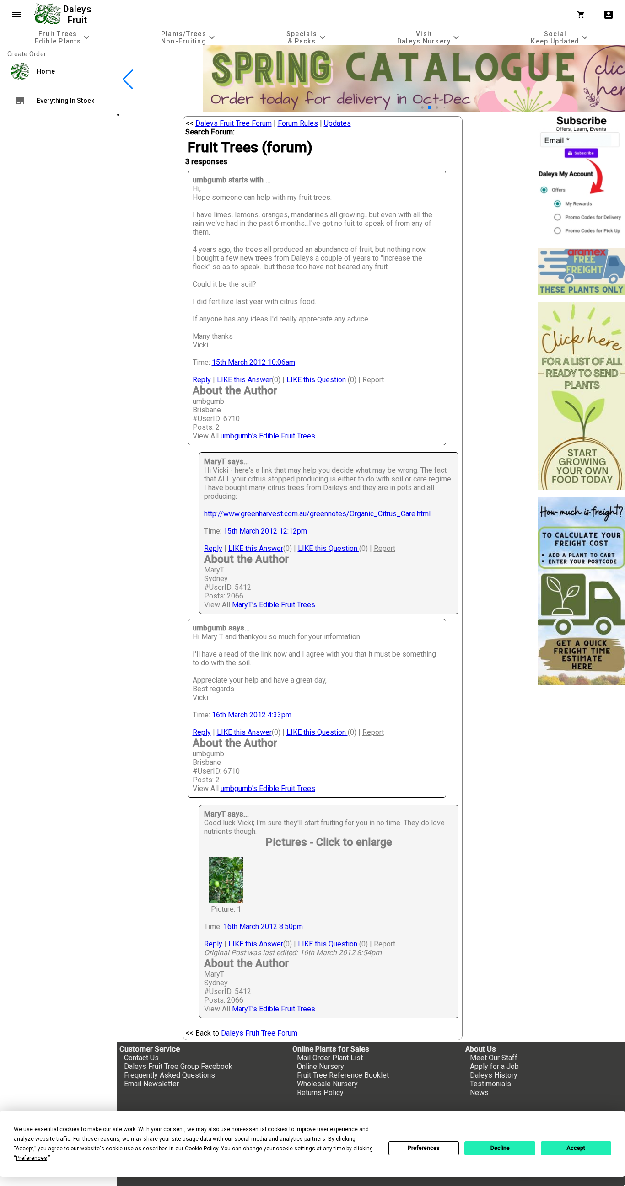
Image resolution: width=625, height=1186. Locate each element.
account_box (608, 14)
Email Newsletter (151, 1083)
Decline (500, 1148)
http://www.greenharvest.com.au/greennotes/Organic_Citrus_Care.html (317, 513)
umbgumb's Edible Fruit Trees (268, 436)
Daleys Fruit (78, 15)
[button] (415, 107)
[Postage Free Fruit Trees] (581, 271)
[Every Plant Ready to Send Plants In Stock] (581, 396)
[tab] (63, 37)
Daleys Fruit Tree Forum (233, 123)
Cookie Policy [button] (201, 1148)
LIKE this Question (317, 379)
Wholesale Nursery (327, 1083)
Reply (202, 379)
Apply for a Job (494, 1066)
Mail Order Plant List (330, 1057)
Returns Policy (320, 1092)
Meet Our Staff (493, 1057)
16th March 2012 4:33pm (251, 715)
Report (373, 379)
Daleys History (493, 1075)
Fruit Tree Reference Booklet (343, 1075)
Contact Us (141, 1057)
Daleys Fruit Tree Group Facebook (178, 1066)
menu (16, 14)
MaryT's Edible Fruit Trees (273, 604)
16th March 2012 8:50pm (263, 926)
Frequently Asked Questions (169, 1075)
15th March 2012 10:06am (253, 362)
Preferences (424, 1148)
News (479, 1092)
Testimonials (490, 1083)
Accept (575, 1148)
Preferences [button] (31, 1158)
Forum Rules (298, 123)
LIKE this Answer (244, 379)
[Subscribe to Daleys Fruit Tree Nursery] (581, 177)
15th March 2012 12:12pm (265, 531)
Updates (337, 123)
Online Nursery (320, 1066)
